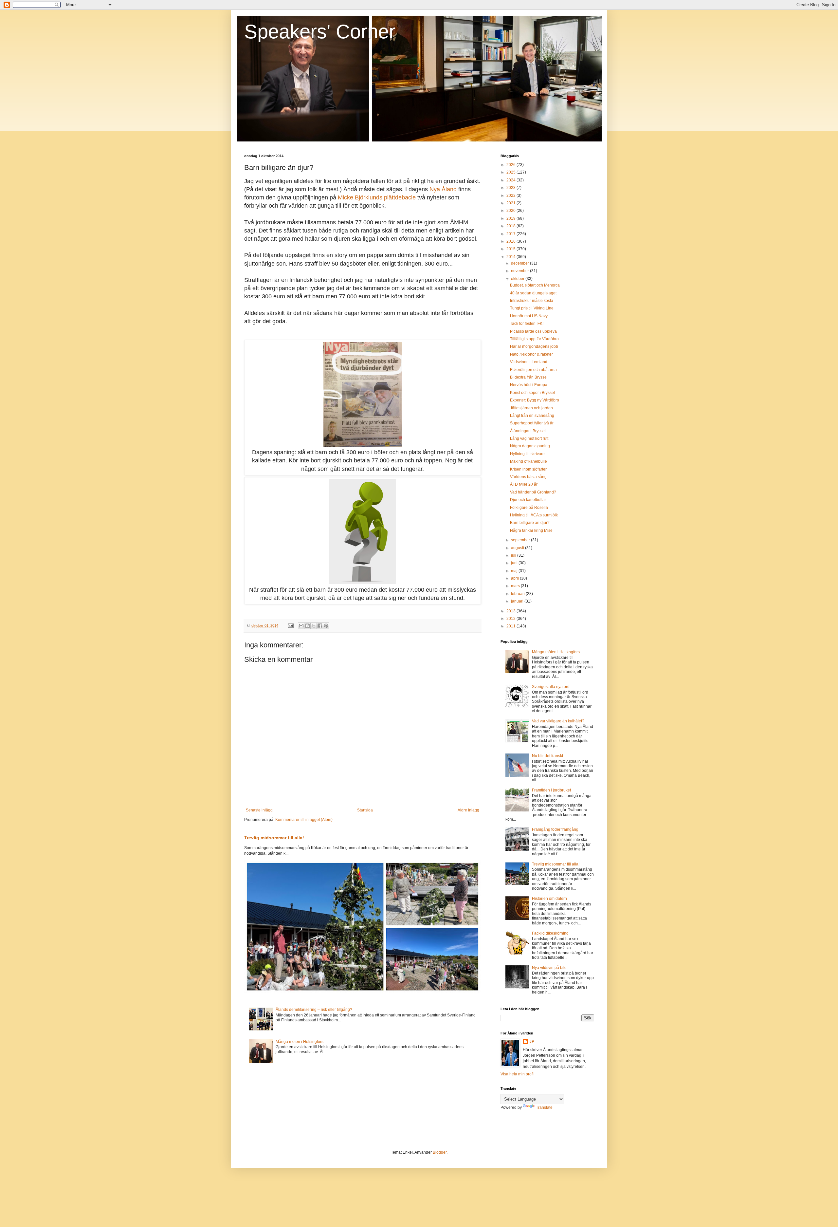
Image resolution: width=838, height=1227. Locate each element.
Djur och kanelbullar (528, 499)
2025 (511, 172)
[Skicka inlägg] (290, 625)
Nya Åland (443, 189)
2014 (511, 256)
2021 (511, 203)
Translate (544, 1107)
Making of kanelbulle (528, 461)
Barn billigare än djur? (530, 522)
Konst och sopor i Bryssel (532, 392)
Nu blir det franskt (547, 755)
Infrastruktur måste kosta (531, 300)
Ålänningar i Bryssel (528, 431)
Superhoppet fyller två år (532, 423)
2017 (511, 234)
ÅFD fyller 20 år (523, 484)
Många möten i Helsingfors (299, 1041)
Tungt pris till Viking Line (532, 308)
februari (518, 593)
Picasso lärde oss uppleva (533, 331)
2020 (511, 210)
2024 (511, 180)
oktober (518, 278)
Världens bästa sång (528, 476)
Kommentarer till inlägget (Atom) (304, 819)
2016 (511, 241)
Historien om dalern (549, 898)
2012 (511, 618)
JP (531, 1041)
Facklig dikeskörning (550, 933)
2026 (511, 164)
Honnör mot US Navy (529, 316)
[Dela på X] (313, 626)
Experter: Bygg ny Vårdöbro (534, 400)
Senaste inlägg (259, 810)
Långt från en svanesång (532, 415)
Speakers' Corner (319, 32)
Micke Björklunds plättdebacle (377, 197)
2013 (511, 611)
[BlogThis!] (307, 626)
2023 (511, 187)
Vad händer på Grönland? (533, 492)
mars (516, 586)
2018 (511, 226)
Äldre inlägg (468, 810)
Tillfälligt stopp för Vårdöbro (534, 339)
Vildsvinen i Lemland (528, 362)
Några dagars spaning (530, 446)
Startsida (365, 810)
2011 (511, 626)
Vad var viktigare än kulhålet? (558, 721)
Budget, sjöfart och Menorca (535, 285)
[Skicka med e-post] (301, 626)
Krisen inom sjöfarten (529, 469)
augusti (518, 548)
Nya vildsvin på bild (549, 967)
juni (515, 563)
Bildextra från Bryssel (529, 377)
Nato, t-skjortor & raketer (531, 354)
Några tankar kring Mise (531, 530)
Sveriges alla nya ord (551, 686)
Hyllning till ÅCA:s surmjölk (534, 515)
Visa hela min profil (518, 1074)
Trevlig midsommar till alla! (274, 837)
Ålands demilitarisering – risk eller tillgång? (314, 1009)
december (520, 263)
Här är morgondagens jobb (534, 346)
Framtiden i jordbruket (551, 790)
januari (517, 601)
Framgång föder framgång (555, 829)
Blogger (439, 1152)
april (515, 578)
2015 (511, 249)
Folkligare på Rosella (529, 507)
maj (515, 570)
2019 (511, 218)
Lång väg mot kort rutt (529, 438)
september (521, 540)
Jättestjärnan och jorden (531, 408)
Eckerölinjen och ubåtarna (533, 369)
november (520, 271)
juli (514, 555)
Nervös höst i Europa (528, 384)
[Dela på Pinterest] (326, 626)
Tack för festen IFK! (526, 323)
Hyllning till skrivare (527, 454)
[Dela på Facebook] (320, 626)
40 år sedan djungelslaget (533, 293)
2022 (511, 195)
